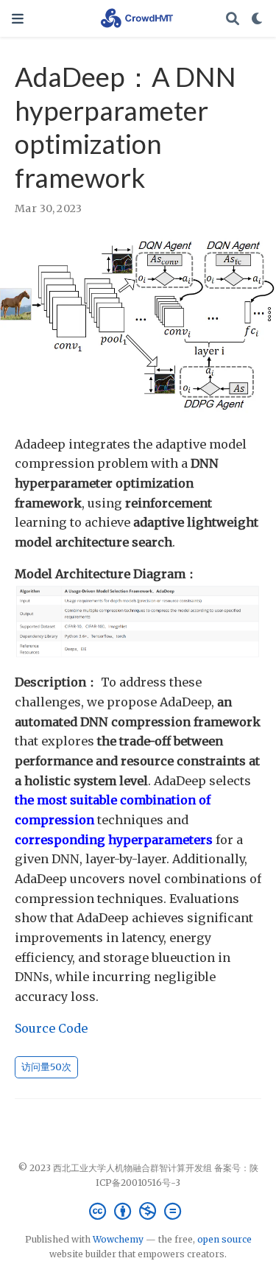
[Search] (232, 18)
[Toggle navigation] (18, 18)
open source (224, 1239)
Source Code (51, 1028)
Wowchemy (118, 1239)
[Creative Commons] (138, 1211)
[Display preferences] (257, 18)
